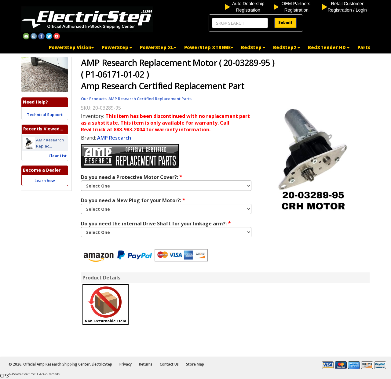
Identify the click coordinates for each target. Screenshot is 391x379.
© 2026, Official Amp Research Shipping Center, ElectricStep (60, 364)
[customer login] (346, 6)
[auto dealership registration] (248, 6)
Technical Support (45, 114)
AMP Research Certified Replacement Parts (150, 98)
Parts (363, 47)
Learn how (45, 180)
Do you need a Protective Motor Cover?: (131, 176)
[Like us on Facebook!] (41, 35)
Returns (145, 364)
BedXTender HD (327, 47)
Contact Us (169, 364)
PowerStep (116, 47)
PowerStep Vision (70, 47)
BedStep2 (285, 47)
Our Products (94, 98)
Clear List (58, 156)
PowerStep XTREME (207, 47)
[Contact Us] (26, 35)
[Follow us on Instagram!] (34, 35)
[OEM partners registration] (297, 6)
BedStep (252, 47)
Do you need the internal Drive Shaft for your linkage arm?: (156, 223)
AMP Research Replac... (50, 143)
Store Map (195, 364)
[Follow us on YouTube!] (56, 35)
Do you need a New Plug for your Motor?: (133, 200)
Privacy (125, 364)
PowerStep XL (157, 47)
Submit (285, 22)
